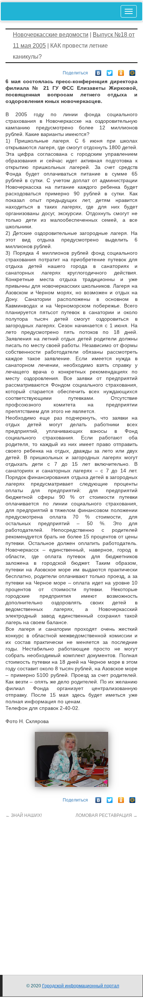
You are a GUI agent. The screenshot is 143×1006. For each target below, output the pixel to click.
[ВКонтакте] (98, 71)
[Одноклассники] (121, 71)
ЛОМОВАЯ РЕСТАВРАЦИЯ (107, 815)
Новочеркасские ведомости (50, 35)
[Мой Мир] (132, 71)
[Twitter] (110, 71)
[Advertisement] (71, 890)
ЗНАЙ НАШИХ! (24, 815)
